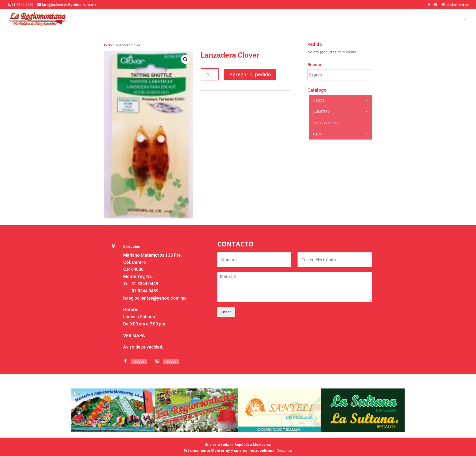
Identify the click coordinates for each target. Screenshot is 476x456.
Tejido (317, 134)
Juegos (318, 100)
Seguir (139, 361)
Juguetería (321, 111)
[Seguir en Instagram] (157, 361)
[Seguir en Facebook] (125, 361)
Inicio (108, 45)
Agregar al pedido (250, 74)
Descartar (284, 450)
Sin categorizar (326, 122)
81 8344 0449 (144, 283)
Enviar (226, 312)
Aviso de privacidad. (143, 347)
